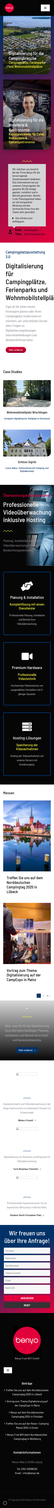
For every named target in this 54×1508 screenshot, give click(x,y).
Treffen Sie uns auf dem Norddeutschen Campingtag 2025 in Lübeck (25, 884)
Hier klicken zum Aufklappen (22, 219)
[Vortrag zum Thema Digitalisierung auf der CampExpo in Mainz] (27, 933)
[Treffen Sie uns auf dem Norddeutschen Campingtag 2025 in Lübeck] (27, 835)
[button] (5, 1503)
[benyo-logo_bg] (9, 4)
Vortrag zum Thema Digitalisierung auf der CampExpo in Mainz (24, 975)
